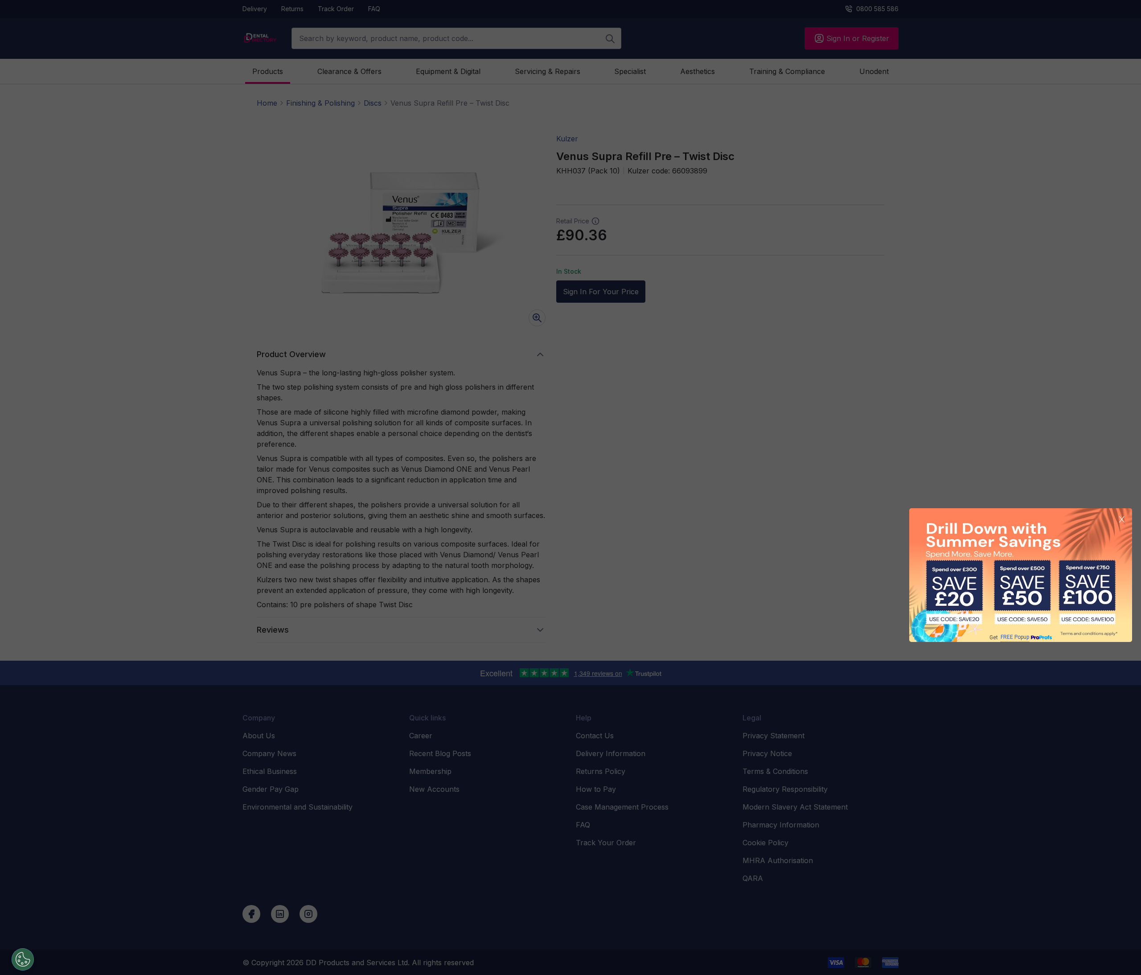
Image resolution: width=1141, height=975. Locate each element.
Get (1009, 637)
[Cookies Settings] (23, 959)
